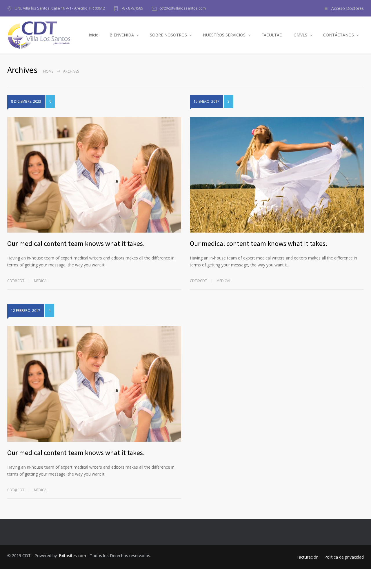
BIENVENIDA (122, 35)
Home (48, 71)
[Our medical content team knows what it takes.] (94, 175)
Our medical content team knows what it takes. (76, 243)
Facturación (308, 557)
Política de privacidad (344, 557)
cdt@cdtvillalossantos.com (182, 8)
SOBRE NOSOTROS (168, 35)
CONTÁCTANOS (338, 35)
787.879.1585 (132, 8)
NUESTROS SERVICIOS (224, 35)
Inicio (94, 35)
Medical (41, 280)
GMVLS (300, 35)
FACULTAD (272, 35)
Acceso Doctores (347, 8)
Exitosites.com (72, 555)
